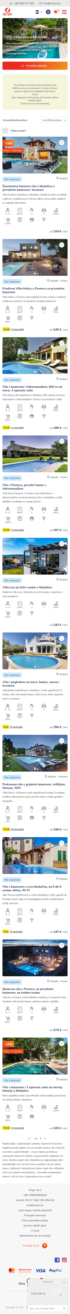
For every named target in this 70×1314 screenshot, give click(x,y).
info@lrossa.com (52, 3)
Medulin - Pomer (59, 280)
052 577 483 (31, 1200)
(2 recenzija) (16, 931)
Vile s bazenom (12, 179)
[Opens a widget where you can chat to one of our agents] (48, 1295)
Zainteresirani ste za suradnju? (35, 1235)
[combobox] (54, 120)
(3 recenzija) (17, 329)
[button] (35, 171)
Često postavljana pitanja (35, 1220)
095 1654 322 (47, 1200)
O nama (35, 1230)
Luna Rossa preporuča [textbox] (54, 120)
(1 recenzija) (17, 427)
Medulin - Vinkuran (58, 776)
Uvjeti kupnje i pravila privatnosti (35, 1210)
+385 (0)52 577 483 (24, 3)
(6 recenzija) (17, 829)
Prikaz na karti (18, 130)
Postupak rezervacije (35, 1215)
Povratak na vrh (31, 1245)
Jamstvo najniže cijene (35, 1225)
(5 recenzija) (16, 726)
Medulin (63, 178)
